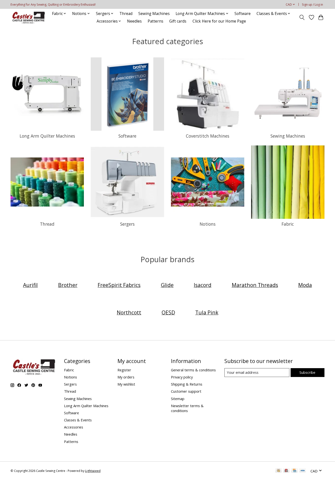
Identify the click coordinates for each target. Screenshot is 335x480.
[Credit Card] (294, 470)
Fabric (288, 224)
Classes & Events (78, 419)
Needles (134, 21)
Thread (125, 13)
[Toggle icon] (302, 17)
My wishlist (126, 384)
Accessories (73, 427)
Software (242, 13)
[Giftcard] (286, 470)
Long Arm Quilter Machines (47, 136)
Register (124, 369)
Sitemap (177, 398)
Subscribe (307, 372)
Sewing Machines (154, 13)
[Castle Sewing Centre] (28, 17)
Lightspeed (93, 471)
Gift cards (177, 21)
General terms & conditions (193, 369)
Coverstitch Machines (207, 136)
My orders (125, 377)
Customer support (186, 391)
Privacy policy (182, 377)
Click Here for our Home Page (219, 21)
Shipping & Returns (186, 384)
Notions (208, 224)
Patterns (155, 21)
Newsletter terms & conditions (187, 408)
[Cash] (278, 470)
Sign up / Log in (312, 4)
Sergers (127, 224)
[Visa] (302, 470)
